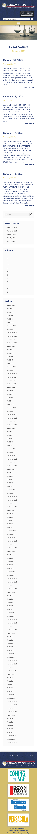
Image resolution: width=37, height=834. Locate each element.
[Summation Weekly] (18, 5)
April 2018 (10, 647)
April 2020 (10, 565)
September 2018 (12, 630)
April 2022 (10, 483)
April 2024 (10, 401)
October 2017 (11, 667)
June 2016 (10, 722)
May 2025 (10, 356)
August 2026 (11, 305)
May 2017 (10, 684)
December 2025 (12, 332)
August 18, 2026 (12, 227)
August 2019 (11, 592)
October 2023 (11, 421)
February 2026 (11, 326)
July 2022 (10, 472)
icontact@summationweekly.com (18, 830)
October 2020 (11, 544)
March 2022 (10, 486)
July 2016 (10, 718)
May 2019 (10, 602)
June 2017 (10, 681)
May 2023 (10, 438)
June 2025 (10, 353)
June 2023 (10, 435)
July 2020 (10, 554)
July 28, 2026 (11, 238)
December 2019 (12, 578)
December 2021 (12, 496)
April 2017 (10, 688)
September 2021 (12, 507)
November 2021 (12, 500)
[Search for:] (17, 214)
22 (7, 278)
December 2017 (12, 660)
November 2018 (12, 623)
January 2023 (11, 452)
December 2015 (12, 742)
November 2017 (12, 664)
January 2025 (11, 370)
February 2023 (11, 449)
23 (7, 282)
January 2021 (11, 534)
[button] (32, 19)
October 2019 (11, 585)
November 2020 (12, 541)
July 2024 (10, 391)
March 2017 (10, 691)
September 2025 (12, 343)
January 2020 (11, 575)
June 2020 (10, 558)
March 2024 (10, 404)
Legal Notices (11, 755)
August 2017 (11, 674)
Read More (28, 87)
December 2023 (12, 414)
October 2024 (11, 380)
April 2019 (10, 606)
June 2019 (10, 599)
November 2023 (12, 418)
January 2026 (11, 329)
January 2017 (11, 698)
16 (7, 258)
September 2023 (12, 425)
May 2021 (10, 520)
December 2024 (12, 373)
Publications (20, 755)
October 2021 (11, 503)
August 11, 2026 (12, 231)
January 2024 (11, 411)
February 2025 (11, 367)
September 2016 (12, 712)
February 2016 (11, 735)
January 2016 (11, 739)
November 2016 (12, 705)
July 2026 (10, 309)
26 (7, 292)
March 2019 (10, 609)
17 (7, 261)
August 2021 (11, 510)
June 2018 (10, 640)
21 (7, 275)
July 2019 (10, 595)
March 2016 (10, 732)
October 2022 (11, 462)
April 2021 (10, 524)
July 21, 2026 (11, 241)
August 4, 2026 (11, 234)
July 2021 (10, 513)
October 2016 (11, 708)
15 (7, 254)
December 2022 (12, 455)
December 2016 (12, 701)
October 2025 (11, 339)
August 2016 (11, 715)
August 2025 (11, 346)
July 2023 (10, 432)
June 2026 (10, 312)
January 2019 (11, 616)
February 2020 (11, 572)
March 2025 (10, 363)
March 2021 (10, 527)
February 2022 (11, 490)
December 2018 (12, 619)
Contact (32, 755)
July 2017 (10, 677)
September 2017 (12, 671)
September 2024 (12, 384)
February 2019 (11, 613)
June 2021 (10, 517)
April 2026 (10, 319)
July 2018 (10, 636)
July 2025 (10, 350)
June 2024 (10, 394)
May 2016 (10, 725)
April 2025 (10, 360)
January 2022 (11, 493)
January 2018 (11, 657)
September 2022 (12, 466)
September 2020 (12, 548)
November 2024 (12, 377)
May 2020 (10, 561)
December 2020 (12, 537)
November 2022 (12, 459)
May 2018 (10, 643)
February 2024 (11, 408)
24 (7, 285)
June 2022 (10, 476)
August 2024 (11, 387)
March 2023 (10, 445)
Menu (18, 23)
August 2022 (11, 469)
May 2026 (10, 315)
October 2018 (11, 626)
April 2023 (10, 442)
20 (7, 271)
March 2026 (10, 322)
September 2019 (12, 589)
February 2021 (11, 531)
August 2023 (11, 428)
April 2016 (10, 729)
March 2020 (10, 568)
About (26, 755)
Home (4, 755)
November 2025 (12, 336)
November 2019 (12, 582)
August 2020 (11, 551)
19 (7, 268)
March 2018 (10, 650)
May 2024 (10, 397)
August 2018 (11, 633)
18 (7, 265)
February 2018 (11, 654)
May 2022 (10, 479)
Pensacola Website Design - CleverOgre (18, 833)
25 (7, 288)
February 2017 (11, 694)
